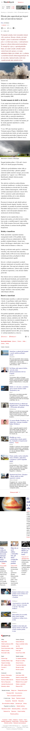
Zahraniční (12, 356)
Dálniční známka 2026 (21, 677)
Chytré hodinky (21, 711)
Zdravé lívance (19, 663)
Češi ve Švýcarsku (6, 682)
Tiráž (25, 719)
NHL (2, 669)
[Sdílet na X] (28, 336)
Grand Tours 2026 (20, 652)
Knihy (11, 426)
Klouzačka (21, 700)
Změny (2, 343)
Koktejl (11, 444)
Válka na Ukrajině (14, 480)
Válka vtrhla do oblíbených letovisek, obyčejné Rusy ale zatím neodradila (3, 554)
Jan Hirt (18, 646)
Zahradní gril (18, 703)
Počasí (19, 341)
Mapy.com (13, 690)
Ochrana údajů (23, 721)
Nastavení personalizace (20, 723)
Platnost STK (19, 686)
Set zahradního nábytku (8, 703)
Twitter (10, 719)
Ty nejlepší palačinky (21, 658)
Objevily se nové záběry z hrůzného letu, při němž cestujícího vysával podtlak (14, 555)
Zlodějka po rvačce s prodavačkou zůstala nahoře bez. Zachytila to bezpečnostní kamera (18, 439)
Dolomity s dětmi (5, 686)
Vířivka (25, 703)
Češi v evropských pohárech (14, 695)
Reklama (15, 719)
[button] (15, 70)
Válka (24, 341)
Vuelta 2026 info (20, 641)
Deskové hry (7, 711)
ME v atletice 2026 (6, 665)
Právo (2, 23)
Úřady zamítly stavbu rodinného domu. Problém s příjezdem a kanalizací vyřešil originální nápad (19, 458)
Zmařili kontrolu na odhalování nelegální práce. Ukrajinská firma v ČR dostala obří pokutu (19, 405)
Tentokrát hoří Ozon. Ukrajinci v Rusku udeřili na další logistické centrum (18, 476)
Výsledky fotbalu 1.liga (7, 660)
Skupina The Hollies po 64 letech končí (26, 551)
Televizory (13, 711)
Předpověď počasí (22, 690)
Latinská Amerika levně (7, 684)
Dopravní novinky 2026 (22, 679)
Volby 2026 (4, 641)
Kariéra (21, 719)
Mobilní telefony (21, 706)
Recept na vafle (20, 667)
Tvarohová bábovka (21, 665)
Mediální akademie (6, 721)
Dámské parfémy (16, 708)
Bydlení (11, 463)
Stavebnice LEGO (6, 708)
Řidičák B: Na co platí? (21, 682)
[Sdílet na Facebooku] (26, 336)
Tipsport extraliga (5, 663)
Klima (7, 343)
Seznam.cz (20, 2)
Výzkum (14, 341)
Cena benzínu (18, 693)
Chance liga (4, 658)
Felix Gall (18, 650)
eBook (4, 28)
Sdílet (10, 28)
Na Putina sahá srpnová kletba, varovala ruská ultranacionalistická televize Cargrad (18, 370)
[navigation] (2, 2)
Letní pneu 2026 (20, 675)
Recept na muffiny (20, 660)
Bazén (13, 698)
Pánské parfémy (14, 714)
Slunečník (14, 700)
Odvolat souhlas (8, 723)
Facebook (4, 719)
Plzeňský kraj (13, 409)
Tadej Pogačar (19, 648)
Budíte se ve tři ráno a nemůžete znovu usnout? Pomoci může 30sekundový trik (19, 388)
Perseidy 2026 (10, 693)
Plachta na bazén (20, 698)
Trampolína (8, 700)
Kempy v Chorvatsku (6, 675)
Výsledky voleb (5, 646)
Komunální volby (5, 652)
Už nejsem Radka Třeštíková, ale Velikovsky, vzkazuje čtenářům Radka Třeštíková (19, 422)
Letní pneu (24, 708)
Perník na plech (20, 669)
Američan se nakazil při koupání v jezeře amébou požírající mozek (19, 353)
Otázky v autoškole (20, 684)
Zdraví (11, 392)
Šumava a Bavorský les (7, 679)
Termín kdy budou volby (7, 648)
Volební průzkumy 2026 (7, 644)
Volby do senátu (5, 650)
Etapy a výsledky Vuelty (22, 644)
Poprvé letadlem (5, 677)
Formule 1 (3, 667)
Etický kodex (15, 721)
